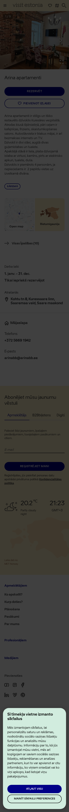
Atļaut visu (34, 789)
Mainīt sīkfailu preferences (34, 799)
